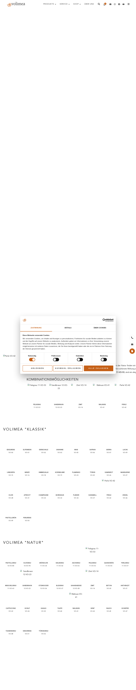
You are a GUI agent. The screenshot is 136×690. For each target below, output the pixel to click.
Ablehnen (37, 368)
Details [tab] (68, 328)
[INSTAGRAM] (115, 4)
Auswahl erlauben (68, 368)
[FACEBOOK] (119, 4)
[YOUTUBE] (123, 4)
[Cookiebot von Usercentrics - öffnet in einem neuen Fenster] (104, 320)
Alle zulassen (99, 368)
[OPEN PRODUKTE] (55, 4)
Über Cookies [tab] (100, 328)
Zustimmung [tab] (36, 328)
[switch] (56, 359)
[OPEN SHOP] (80, 4)
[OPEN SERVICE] (69, 4)
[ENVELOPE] (110, 4)
